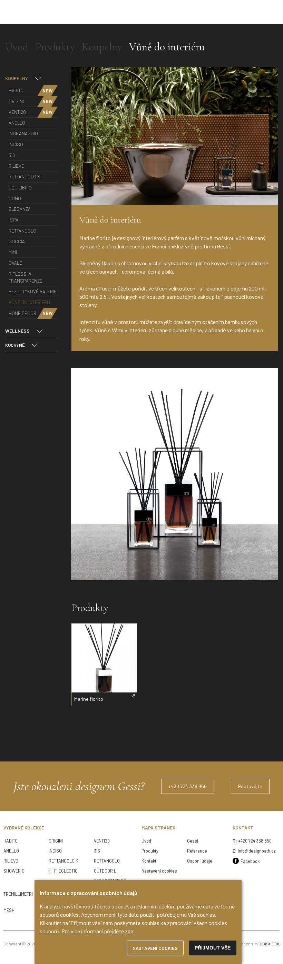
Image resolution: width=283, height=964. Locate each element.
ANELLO (11, 851)
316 (97, 851)
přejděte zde (118, 931)
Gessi (192, 841)
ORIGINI (56, 841)
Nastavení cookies (159, 871)
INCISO (55, 851)
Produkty (150, 851)
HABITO (10, 841)
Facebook (250, 861)
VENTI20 (102, 841)
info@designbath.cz (257, 851)
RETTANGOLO (107, 861)
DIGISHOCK (269, 943)
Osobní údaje (199, 861)
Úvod (146, 841)
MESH (8, 910)
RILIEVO (10, 861)
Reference (197, 851)
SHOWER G (14, 871)
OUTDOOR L (105, 871)
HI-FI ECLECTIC (63, 871)
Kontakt (149, 861)
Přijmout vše (213, 948)
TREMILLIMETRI (18, 894)
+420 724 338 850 (255, 841)
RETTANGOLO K (63, 861)
